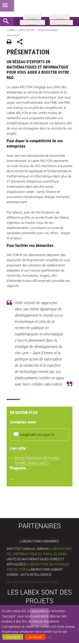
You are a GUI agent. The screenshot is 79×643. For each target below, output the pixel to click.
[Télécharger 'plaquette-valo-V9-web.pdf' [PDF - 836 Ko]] (12, 477)
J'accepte (13, 637)
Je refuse (35, 637)
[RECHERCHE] (7, 21)
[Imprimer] (10, 42)
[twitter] (59, 16)
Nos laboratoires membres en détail (32, 582)
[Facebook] (32, 22)
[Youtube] (61, 22)
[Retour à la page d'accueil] (39, 8)
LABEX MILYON (26, 30)
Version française (47, 30)
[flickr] (32, 16)
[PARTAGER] (21, 42)
